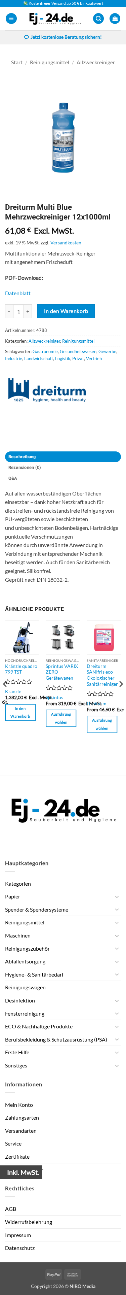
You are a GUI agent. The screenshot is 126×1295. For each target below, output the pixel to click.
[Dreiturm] (47, 390)
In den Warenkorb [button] (20, 712)
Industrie (13, 358)
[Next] (121, 697)
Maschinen (18, 935)
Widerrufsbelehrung (28, 1222)
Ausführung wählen (61, 718)
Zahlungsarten (22, 1117)
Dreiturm (97, 703)
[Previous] (5, 697)
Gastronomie (45, 351)
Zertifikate (17, 1156)
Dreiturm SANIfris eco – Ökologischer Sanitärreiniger (102, 675)
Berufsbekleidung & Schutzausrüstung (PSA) (56, 1039)
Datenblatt (18, 293)
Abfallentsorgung (25, 961)
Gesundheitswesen (78, 351)
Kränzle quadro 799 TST (21, 669)
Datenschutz (20, 1248)
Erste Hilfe (17, 1052)
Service (13, 1143)
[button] (11, 18)
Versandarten (21, 1130)
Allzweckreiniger (96, 62)
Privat (78, 358)
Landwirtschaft (38, 358)
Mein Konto (19, 1104)
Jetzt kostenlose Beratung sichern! (66, 37)
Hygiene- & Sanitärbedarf (34, 974)
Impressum (18, 1235)
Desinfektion (20, 1000)
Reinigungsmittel (49, 62)
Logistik (62, 358)
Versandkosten (65, 242)
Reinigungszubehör (27, 948)
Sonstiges (16, 1065)
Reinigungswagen (25, 987)
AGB (10, 1208)
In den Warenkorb (66, 311)
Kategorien (18, 883)
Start (17, 62)
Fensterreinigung (24, 1013)
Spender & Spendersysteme (36, 909)
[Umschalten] (117, 896)
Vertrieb (94, 358)
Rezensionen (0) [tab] (24, 468)
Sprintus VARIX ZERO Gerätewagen (62, 672)
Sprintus (54, 697)
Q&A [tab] (12, 478)
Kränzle (13, 691)
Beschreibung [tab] (22, 457)
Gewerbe (107, 351)
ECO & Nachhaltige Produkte (39, 1026)
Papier (12, 896)
